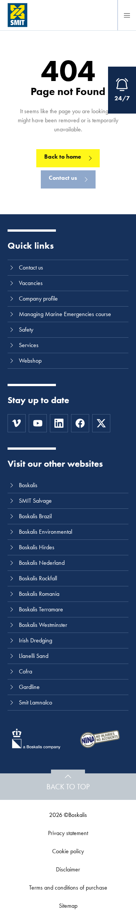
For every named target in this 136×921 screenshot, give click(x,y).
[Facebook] (80, 423)
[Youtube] (38, 423)
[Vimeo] (17, 423)
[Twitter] (101, 423)
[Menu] (127, 15)
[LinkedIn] (59, 423)
